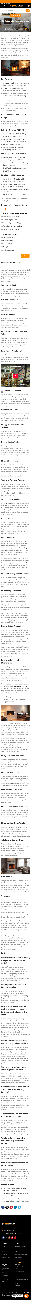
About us (4, 1249)
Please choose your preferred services (14, 213)
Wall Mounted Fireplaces (21, 1254)
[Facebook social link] (3, 1207)
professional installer (20, 686)
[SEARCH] (28, 10)
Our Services (5, 1251)
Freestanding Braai (5, 1269)
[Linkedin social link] (15, 1207)
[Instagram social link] (9, 1237)
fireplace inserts (22, 563)
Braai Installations (19, 1271)
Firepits (4, 1284)
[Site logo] (16, 5)
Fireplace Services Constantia (19, 1284)
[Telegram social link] (19, 1207)
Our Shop (4, 1254)
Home (3, 1246)
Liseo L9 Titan (7, 171)
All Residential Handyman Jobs (21, 1280)
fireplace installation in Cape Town (13, 1201)
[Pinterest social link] (11, 1207)
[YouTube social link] (12, 1237)
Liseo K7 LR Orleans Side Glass (12, 168)
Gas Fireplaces (18, 1257)
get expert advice (13, 1158)
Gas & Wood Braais (5, 1276)
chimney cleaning (11, 783)
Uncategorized (15, 15)
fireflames (10, 29)
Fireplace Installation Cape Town (21, 1267)
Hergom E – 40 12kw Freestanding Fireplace (16, 189)
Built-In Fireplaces (19, 1251)
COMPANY (4, 1243)
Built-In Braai (5, 1272)
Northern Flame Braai (6, 1280)
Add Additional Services (9, 234)
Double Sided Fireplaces (21, 1249)
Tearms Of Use (6, 1257)
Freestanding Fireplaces (21, 1246)
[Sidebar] (2, 392)
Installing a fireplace (9, 88)
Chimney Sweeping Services (22, 1274)
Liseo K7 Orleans (8, 144)
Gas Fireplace (6, 518)
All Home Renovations (20, 1277)
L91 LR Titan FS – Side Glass (11, 195)
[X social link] (7, 1207)
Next (25, 256)
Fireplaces (18, 1243)
